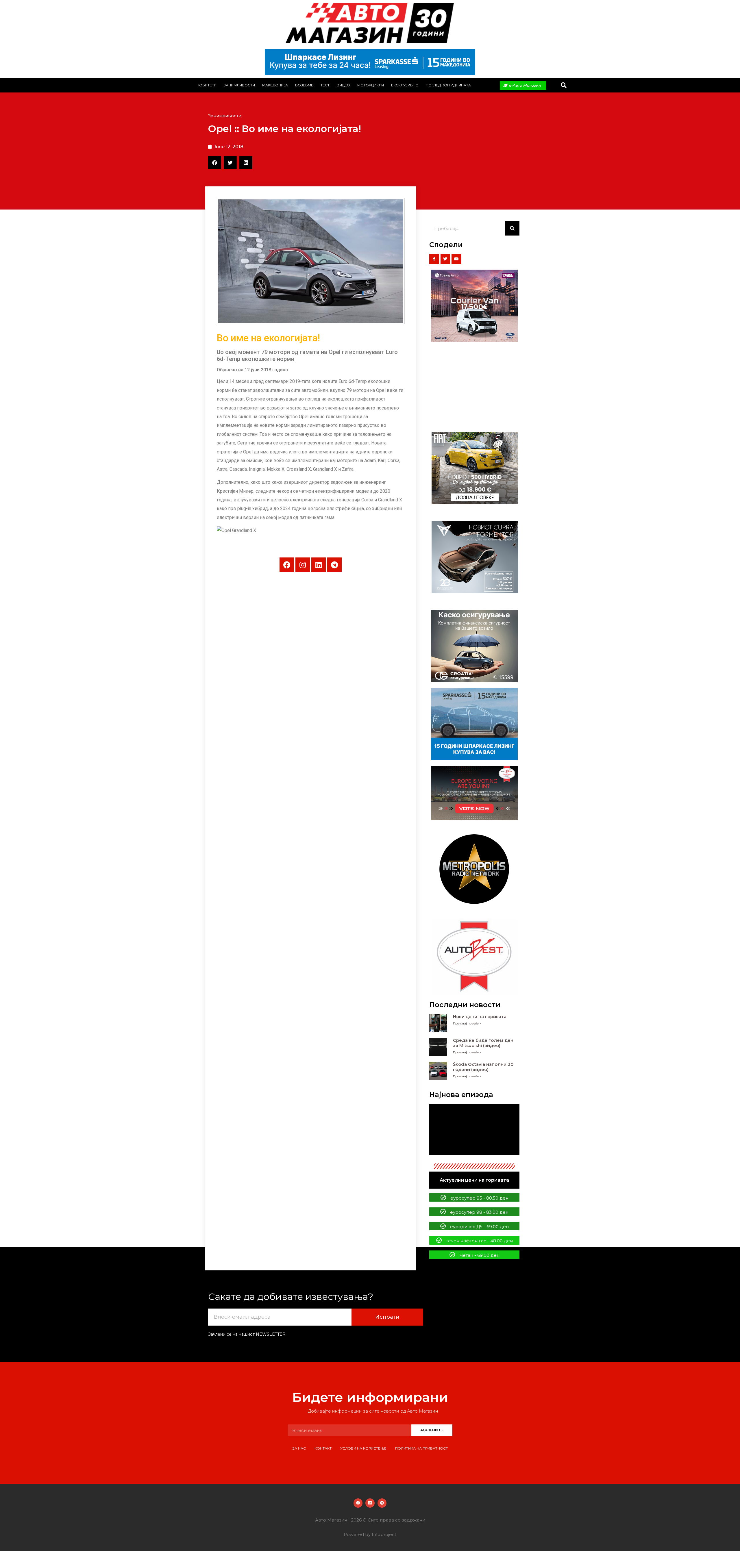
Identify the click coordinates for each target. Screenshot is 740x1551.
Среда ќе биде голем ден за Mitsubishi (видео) (483, 1042)
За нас (299, 1448)
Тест (325, 85)
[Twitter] (445, 259)
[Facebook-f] (434, 259)
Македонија (275, 85)
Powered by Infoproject (370, 1534)
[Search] (512, 228)
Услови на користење (363, 1448)
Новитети (207, 85)
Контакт (323, 1448)
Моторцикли (370, 85)
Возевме (304, 85)
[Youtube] (456, 259)
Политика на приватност (421, 1448)
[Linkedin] (318, 564)
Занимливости (239, 85)
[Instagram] (302, 564)
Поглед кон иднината (448, 85)
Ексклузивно (405, 85)
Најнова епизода (461, 1094)
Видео (343, 85)
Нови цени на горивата (479, 1016)
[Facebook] (287, 564)
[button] (563, 85)
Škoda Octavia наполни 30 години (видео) (483, 1066)
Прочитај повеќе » (467, 1023)
